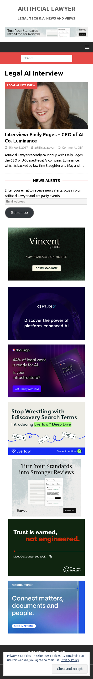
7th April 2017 (18, 147)
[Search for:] (46, 58)
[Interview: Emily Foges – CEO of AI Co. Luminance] (46, 105)
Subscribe (19, 213)
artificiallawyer (44, 147)
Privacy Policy (70, 660)
